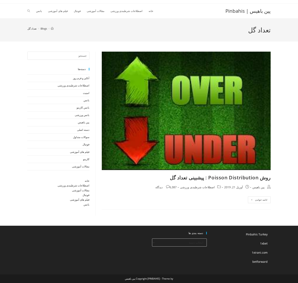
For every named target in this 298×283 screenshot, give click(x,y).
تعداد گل (32, 28)
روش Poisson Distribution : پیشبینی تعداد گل (220, 177)
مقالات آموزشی (80, 166)
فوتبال (86, 144)
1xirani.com (260, 252)
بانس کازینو (83, 107)
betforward (260, 262)
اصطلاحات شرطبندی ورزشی (197, 187)
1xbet (264, 243)
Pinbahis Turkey (257, 234)
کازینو (86, 159)
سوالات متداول (81, 137)
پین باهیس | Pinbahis (248, 10)
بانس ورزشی (82, 115)
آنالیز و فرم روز (81, 78)
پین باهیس (258, 187)
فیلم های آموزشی (79, 152)
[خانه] (52, 28)
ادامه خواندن (257, 200)
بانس (86, 100)
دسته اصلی (83, 130)
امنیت (86, 93)
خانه (87, 181)
